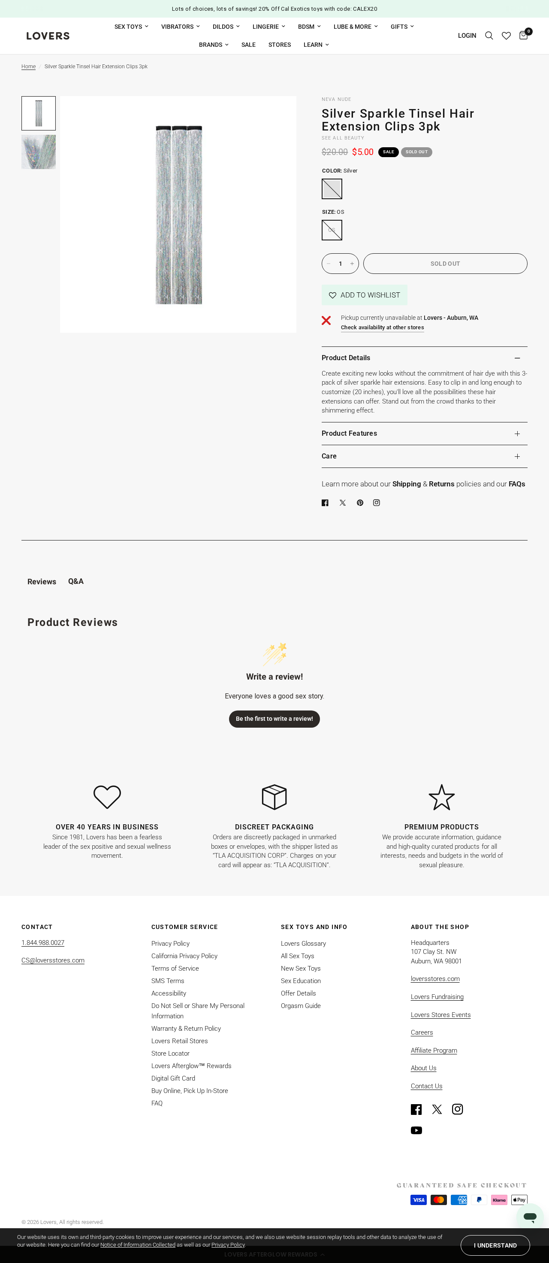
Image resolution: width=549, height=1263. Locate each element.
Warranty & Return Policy (186, 1028)
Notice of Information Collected (137, 1245)
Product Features (349, 433)
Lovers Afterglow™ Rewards (191, 1066)
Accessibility (168, 993)
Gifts (399, 26)
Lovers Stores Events (441, 1015)
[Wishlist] (506, 36)
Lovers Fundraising (437, 997)
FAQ (157, 1103)
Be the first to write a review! (274, 718)
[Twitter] (440, 1109)
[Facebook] (327, 503)
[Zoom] (278, 114)
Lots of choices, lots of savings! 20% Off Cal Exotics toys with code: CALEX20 (274, 9)
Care (329, 456)
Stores (279, 44)
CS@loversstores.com (52, 960)
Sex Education (301, 981)
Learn (313, 44)
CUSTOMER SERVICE (184, 927)
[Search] (489, 36)
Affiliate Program (434, 1050)
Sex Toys (128, 26)
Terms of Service (175, 968)
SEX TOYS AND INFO (314, 927)
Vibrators (177, 26)
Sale (248, 44)
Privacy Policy (170, 943)
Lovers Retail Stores (179, 1041)
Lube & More (352, 26)
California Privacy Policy (184, 956)
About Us (424, 1068)
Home (28, 67)
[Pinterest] (362, 503)
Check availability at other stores (382, 327)
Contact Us (427, 1086)
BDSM (306, 26)
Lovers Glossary (303, 943)
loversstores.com (435, 979)
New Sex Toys (301, 968)
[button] (364, 295)
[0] (521, 36)
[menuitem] (131, 27)
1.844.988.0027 (42, 943)
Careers (422, 1032)
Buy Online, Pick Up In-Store (189, 1091)
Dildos (223, 26)
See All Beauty (343, 138)
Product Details (346, 358)
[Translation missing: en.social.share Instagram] (378, 503)
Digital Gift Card (173, 1078)
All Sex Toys (297, 956)
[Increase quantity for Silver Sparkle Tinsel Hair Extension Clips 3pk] (352, 263)
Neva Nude (336, 99)
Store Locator (170, 1053)
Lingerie (266, 26)
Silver (332, 189)
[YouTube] (420, 1130)
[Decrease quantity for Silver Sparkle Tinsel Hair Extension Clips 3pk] (328, 263)
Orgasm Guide (301, 1006)
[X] (344, 503)
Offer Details (298, 993)
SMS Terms (167, 981)
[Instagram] (461, 1109)
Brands (210, 44)
